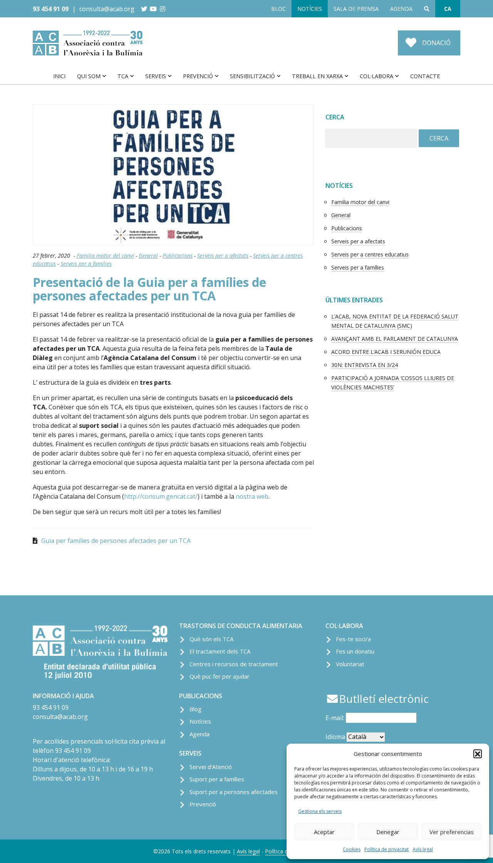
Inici (59, 76)
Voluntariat (350, 664)
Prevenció (198, 76)
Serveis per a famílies (86, 263)
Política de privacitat (386, 849)
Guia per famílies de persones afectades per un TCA (116, 540)
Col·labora (376, 76)
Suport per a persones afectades (233, 792)
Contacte (425, 76)
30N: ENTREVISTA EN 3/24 (364, 365)
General (148, 255)
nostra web (252, 496)
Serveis (155, 76)
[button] (477, 753)
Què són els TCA (211, 639)
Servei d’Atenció (210, 767)
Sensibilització (252, 76)
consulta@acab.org (106, 9)
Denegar (387, 832)
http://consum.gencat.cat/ (161, 496)
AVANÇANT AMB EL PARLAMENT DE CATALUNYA (394, 338)
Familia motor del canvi (105, 255)
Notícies (200, 721)
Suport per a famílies (216, 779)
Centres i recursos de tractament (233, 664)
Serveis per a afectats (222, 255)
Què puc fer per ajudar (219, 676)
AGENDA (401, 8)
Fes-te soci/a (353, 639)
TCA (122, 76)
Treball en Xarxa (317, 76)
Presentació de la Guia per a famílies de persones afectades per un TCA (149, 289)
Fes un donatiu (355, 651)
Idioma (335, 736)
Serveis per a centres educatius (370, 254)
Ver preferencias (451, 832)
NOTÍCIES (309, 8)
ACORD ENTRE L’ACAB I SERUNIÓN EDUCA (386, 351)
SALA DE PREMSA (356, 8)
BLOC (278, 8)
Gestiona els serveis (320, 811)
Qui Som (89, 76)
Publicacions (178, 255)
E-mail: (335, 718)
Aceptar (324, 832)
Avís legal (423, 849)
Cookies (352, 849)
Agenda (199, 734)
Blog (195, 709)
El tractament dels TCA (219, 651)
